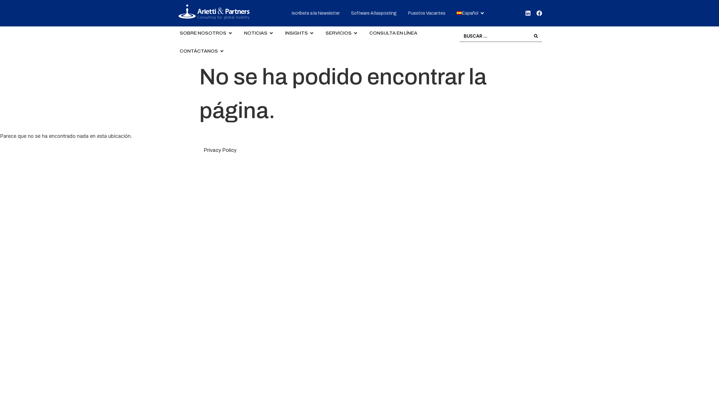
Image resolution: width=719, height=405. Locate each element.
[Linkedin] (528, 13)
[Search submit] (536, 36)
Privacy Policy (220, 150)
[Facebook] (539, 13)
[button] (471, 13)
